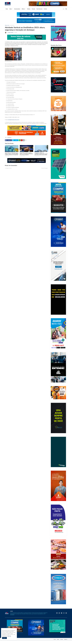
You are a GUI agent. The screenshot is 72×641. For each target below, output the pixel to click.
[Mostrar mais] (26, 140)
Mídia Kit (65, 639)
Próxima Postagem (44, 168)
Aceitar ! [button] (4, 637)
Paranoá (33, 9)
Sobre (10, 9)
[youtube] (61, 613)
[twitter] (59, 613)
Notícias (28, 9)
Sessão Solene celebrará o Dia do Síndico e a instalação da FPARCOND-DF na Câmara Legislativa (26, 153)
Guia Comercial (39, 9)
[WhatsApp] (19, 140)
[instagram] (64, 613)
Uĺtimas (23, 9)
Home (7, 9)
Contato (61, 639)
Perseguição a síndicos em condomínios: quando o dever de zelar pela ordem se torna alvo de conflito (41, 153)
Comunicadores (17, 9)
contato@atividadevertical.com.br (13, 119)
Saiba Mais (9, 636)
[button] (64, 9)
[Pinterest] (22, 140)
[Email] (24, 140)
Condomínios (12, 25)
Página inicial (7, 25)
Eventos (45, 9)
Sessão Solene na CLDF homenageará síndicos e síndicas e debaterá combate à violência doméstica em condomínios (11, 153)
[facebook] (57, 613)
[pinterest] (66, 613)
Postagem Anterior (8, 168)
